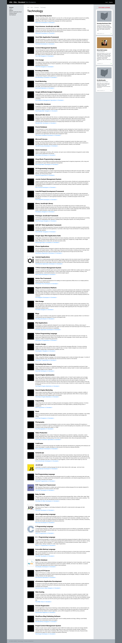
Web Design (39, 301)
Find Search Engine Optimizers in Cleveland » (47, 386)
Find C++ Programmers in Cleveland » (45, 545)
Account (11, 7)
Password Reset (13, 13)
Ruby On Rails (40, 494)
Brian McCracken (102, 50)
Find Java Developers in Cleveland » (45, 522)
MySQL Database (41, 560)
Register (111, 2)
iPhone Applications (42, 246)
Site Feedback (12, 14)
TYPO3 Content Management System (48, 268)
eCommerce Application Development (48, 581)
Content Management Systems (46, 48)
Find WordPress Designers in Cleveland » (46, 621)
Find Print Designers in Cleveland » (44, 66)
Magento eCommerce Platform (45, 288)
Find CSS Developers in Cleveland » (45, 371)
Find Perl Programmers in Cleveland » (45, 481)
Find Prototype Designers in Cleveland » (46, 221)
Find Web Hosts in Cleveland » (43, 601)
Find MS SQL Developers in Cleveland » (46, 123)
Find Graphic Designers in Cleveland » (45, 351)
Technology (43, 7)
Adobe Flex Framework (43, 278)
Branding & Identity (42, 70)
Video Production (41, 433)
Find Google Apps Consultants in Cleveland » (47, 242)
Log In (106, 2)
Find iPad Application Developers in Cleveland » (48, 329)
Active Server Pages (42, 505)
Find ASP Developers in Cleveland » (45, 510)
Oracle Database (41, 127)
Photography (39, 422)
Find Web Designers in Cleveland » (44, 309)
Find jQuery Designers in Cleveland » (45, 211)
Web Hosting (39, 592)
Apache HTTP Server (42, 571)
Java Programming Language (45, 514)
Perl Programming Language (45, 474)
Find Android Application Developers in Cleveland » (49, 263)
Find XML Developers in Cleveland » (45, 556)
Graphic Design (40, 344)
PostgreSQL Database (43, 104)
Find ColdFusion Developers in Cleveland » (46, 448)
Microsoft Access (41, 139)
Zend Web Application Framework (47, 37)
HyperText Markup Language (45, 355)
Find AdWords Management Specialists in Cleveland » (49, 100)
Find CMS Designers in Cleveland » (44, 56)
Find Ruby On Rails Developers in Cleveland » (47, 501)
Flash (37, 411)
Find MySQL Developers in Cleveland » (45, 566)
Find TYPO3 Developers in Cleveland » (45, 274)
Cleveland (27, 2)
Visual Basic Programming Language (48, 159)
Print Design (39, 60)
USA (11, 2)
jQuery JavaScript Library (44, 203)
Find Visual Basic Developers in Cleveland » (47, 164)
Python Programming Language (46, 333)
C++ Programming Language (45, 537)
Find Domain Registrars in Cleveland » (45, 612)
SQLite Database (41, 150)
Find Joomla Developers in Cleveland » (45, 187)
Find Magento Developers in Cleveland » (46, 297)
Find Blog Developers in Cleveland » (45, 318)
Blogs (37, 313)
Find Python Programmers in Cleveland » (46, 340)
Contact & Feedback (28, 641)
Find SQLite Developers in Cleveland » (45, 155)
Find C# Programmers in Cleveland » (45, 175)
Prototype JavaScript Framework (46, 216)
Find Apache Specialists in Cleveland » (45, 577)
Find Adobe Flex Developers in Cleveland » (46, 283)
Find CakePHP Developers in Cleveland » (46, 199)
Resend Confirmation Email (15, 11)
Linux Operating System (43, 16)
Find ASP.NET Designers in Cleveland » (45, 231)
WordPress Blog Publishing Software (47, 616)
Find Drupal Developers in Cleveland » (45, 634)
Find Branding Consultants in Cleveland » (46, 77)
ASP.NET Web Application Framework (48, 225)
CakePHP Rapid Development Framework (49, 191)
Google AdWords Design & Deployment (48, 92)
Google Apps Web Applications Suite (48, 236)
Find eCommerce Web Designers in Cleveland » (48, 588)
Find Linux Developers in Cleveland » (45, 22)
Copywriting (39, 401)
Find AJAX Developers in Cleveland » (45, 33)
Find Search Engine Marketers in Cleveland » (47, 396)
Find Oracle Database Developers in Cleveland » (48, 135)
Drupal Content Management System (48, 626)
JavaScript (39, 465)
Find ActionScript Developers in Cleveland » (47, 461)
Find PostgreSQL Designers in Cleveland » (46, 111)
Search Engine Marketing (44, 390)
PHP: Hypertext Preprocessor (45, 485)
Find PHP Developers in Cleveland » (45, 490)
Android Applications (42, 257)
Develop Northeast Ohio (104, 23)
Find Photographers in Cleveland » (44, 429)
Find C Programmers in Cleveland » (44, 533)
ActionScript (39, 453)
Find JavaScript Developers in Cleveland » (46, 468)
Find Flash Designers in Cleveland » (44, 418)
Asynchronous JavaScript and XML (47, 26)
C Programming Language (44, 526)
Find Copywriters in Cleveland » (43, 407)
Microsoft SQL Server (42, 115)
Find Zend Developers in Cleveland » (45, 44)
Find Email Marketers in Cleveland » (45, 88)
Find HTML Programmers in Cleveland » (46, 360)
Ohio (15, 2)
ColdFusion (39, 443)
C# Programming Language (44, 168)
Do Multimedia (101, 80)
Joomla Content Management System (48, 179)
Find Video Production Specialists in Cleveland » (48, 439)
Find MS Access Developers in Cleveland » (46, 146)
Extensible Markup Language (45, 549)
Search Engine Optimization (44, 375)
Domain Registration (42, 606)
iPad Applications (41, 323)
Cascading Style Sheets (43, 364)
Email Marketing (40, 81)
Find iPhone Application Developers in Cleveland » (48, 253)
